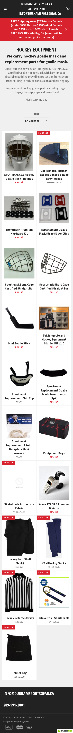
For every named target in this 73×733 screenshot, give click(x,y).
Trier (36, 114)
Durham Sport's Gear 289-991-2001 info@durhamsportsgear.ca (36, 9)
